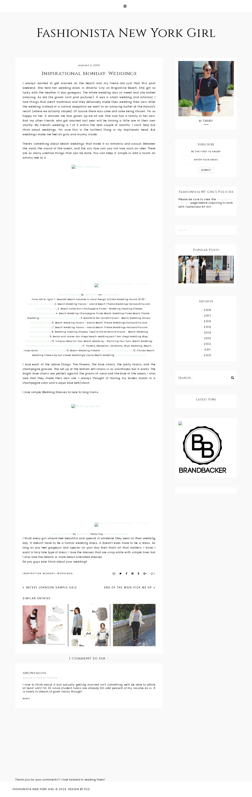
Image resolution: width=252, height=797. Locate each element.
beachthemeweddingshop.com (59, 318)
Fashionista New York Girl (126, 33)
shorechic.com (39, 336)
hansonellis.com (45, 308)
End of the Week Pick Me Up (128, 587)
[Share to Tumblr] (139, 573)
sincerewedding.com (42, 313)
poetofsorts (91, 294)
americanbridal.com (41, 304)
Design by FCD (79, 789)
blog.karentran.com (37, 341)
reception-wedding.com (116, 350)
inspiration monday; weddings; (48, 573)
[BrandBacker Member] (206, 450)
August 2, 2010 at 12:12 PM (40, 677)
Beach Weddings (69, 294)
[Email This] (114, 573)
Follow (182, 230)
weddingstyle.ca (40, 322)
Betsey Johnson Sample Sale (51, 587)
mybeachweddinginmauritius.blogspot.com (53, 345)
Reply (26, 698)
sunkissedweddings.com (131, 355)
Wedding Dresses (61, 534)
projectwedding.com (52, 350)
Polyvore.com (111, 294)
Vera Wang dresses (115, 534)
